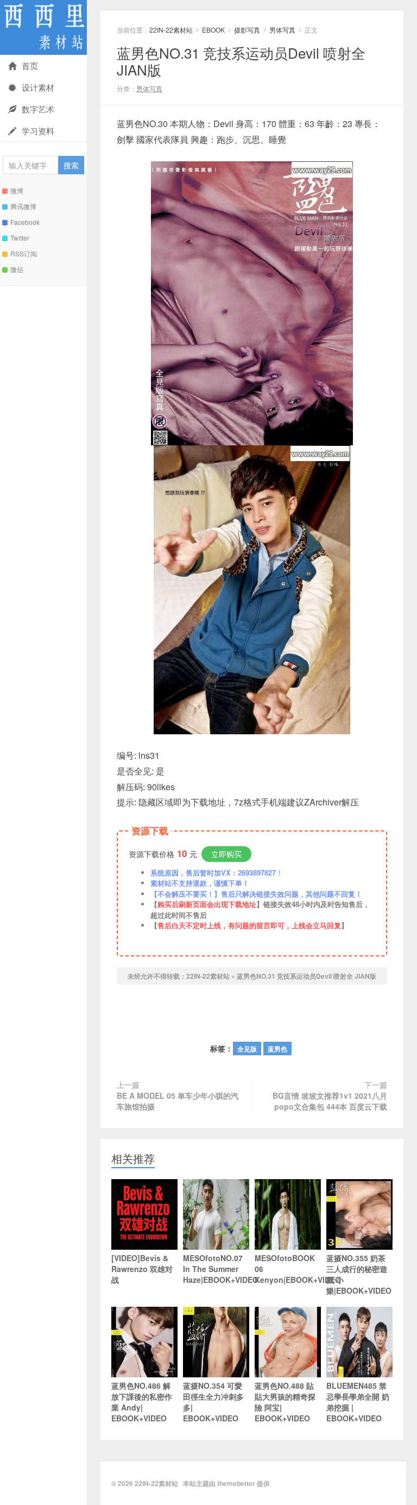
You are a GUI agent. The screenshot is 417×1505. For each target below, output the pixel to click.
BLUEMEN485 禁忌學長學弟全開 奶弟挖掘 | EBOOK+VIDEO (357, 1402)
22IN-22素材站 (43, 27)
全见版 (247, 1049)
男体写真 (282, 29)
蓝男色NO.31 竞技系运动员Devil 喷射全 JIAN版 (241, 60)
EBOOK (213, 29)
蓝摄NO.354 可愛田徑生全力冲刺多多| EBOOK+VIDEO (213, 1402)
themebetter (236, 1483)
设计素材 (38, 87)
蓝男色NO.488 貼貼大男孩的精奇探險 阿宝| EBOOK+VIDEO (285, 1402)
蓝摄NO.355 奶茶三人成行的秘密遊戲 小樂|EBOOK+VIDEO (358, 1274)
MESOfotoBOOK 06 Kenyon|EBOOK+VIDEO (288, 1268)
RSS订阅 (23, 253)
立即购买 (226, 853)
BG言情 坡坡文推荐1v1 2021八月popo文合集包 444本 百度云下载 (330, 1101)
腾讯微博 (23, 206)
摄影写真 (247, 29)
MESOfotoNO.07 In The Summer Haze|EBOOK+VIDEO (216, 1268)
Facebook (25, 221)
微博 (16, 190)
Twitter (19, 237)
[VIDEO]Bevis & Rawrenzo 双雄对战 (142, 1268)
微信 (16, 269)
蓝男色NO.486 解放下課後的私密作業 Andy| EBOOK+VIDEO (141, 1402)
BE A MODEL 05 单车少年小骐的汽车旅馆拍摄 (177, 1101)
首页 (30, 65)
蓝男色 (277, 1049)
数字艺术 (38, 109)
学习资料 (38, 130)
